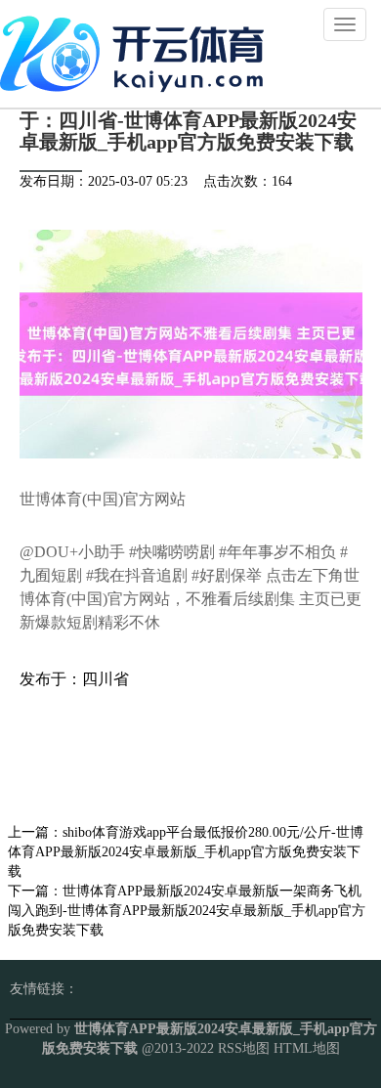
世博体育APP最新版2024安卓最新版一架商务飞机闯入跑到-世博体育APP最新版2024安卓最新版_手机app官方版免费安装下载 (186, 910)
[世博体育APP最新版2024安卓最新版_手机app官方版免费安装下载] (137, 52)
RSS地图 (244, 1048)
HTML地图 (307, 1048)
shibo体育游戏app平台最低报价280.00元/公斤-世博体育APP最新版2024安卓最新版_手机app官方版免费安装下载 (185, 852)
